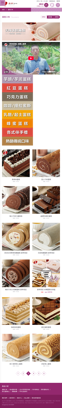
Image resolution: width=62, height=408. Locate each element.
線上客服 (26, 398)
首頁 (3, 9)
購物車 (58, 1)
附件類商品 (35, 389)
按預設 (44, 17)
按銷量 (50, 17)
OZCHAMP (11, 404)
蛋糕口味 (10, 9)
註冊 (46, 1)
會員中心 (19, 398)
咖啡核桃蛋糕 (16, 327)
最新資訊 (12, 398)
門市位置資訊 (23, 391)
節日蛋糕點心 (6, 391)
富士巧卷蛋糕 (46, 179)
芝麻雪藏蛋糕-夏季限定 (46, 253)
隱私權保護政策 (36, 398)
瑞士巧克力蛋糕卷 (15, 216)
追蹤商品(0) (52, 1)
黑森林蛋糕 (16, 179)
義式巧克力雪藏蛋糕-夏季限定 (16, 290)
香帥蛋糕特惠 (13, 389)
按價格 (57, 17)
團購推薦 (14, 391)
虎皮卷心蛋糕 (46, 364)
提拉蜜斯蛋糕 (46, 327)
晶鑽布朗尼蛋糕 (46, 216)
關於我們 (4, 398)
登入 (42, 1)
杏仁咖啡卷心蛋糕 (15, 364)
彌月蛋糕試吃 (45, 389)
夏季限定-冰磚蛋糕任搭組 (46, 290)
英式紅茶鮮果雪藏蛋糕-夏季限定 (15, 253)
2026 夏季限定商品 (24, 389)
